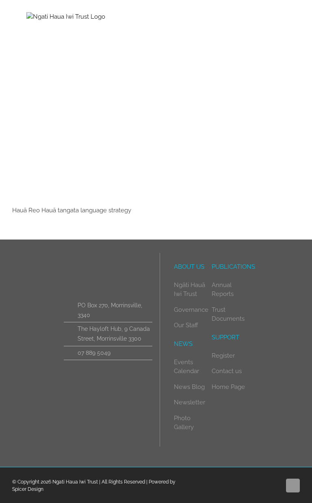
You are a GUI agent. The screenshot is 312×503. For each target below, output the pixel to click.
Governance (191, 309)
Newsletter (189, 402)
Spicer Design (27, 489)
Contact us (227, 371)
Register (223, 355)
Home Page (228, 387)
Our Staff (186, 325)
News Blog (189, 387)
